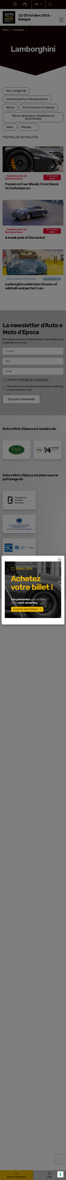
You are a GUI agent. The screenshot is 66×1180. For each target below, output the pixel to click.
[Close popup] (59, 559)
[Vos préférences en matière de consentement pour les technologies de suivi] (60, 1174)
